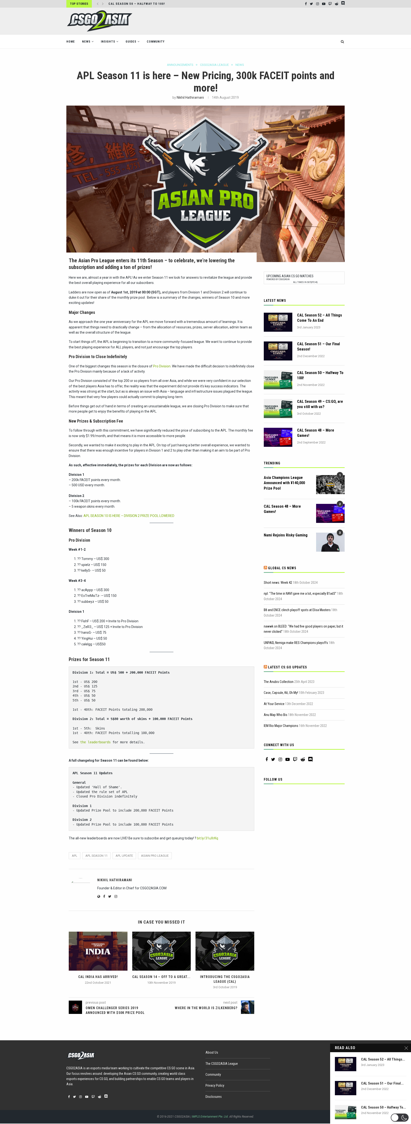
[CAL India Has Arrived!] (98, 951)
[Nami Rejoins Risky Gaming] (330, 542)
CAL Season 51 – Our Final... (382, 1083)
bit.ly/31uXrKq (207, 838)
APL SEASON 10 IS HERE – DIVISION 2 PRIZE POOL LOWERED (128, 516)
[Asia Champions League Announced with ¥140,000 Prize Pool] (330, 484)
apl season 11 (96, 855)
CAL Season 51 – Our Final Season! (318, 346)
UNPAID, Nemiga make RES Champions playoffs (296, 643)
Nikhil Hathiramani (190, 97)
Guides (131, 41)
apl (74, 855)
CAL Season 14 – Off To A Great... (161, 977)
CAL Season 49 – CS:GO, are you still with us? (320, 404)
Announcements (180, 65)
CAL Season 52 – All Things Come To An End (319, 318)
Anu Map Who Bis (275, 715)
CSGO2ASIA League (214, 65)
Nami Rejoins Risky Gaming (286, 535)
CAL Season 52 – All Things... (383, 1059)
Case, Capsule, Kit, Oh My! (281, 693)
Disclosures (214, 1097)
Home (70, 41)
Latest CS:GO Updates (287, 667)
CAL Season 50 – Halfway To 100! (320, 375)
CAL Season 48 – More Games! (315, 433)
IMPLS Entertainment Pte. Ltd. (210, 1116)
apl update (124, 855)
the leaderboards (95, 742)
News (86, 41)
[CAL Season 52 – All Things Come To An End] (278, 322)
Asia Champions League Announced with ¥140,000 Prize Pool (284, 483)
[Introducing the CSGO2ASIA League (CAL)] (225, 951)
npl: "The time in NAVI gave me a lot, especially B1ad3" (300, 593)
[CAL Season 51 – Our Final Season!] (278, 350)
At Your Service (274, 704)
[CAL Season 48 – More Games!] (278, 437)
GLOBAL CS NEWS (282, 568)
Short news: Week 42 (278, 582)
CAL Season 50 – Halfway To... (383, 1107)
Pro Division (162, 366)
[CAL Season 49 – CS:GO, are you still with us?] (278, 408)
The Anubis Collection (279, 682)
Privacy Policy (215, 1085)
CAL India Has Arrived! (98, 977)
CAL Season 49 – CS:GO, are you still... (142, 3)
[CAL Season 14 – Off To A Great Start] (161, 951)
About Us (212, 1052)
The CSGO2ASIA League (222, 1064)
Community (156, 41)
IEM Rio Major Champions (281, 726)
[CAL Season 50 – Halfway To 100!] (278, 379)
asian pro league (155, 855)
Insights (108, 41)
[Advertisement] (258, 20)
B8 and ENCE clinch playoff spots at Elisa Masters (297, 610)
